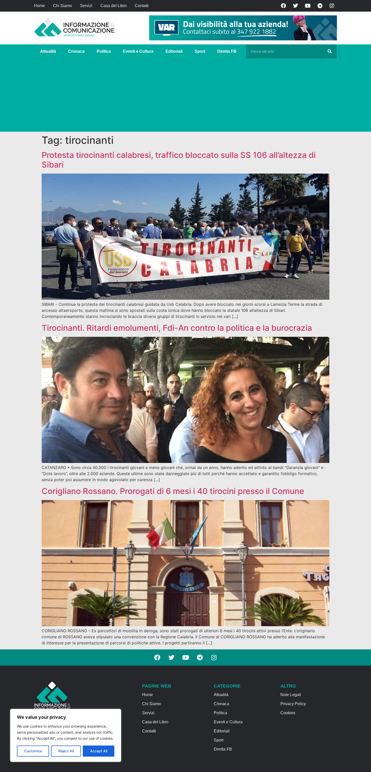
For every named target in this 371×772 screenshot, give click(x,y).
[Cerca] (330, 51)
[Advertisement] (185, 96)
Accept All (98, 751)
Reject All (66, 751)
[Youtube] (308, 6)
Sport (200, 51)
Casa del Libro (113, 6)
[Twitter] (295, 6)
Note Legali (290, 695)
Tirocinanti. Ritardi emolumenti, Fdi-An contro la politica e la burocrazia (177, 328)
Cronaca (76, 51)
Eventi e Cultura (138, 51)
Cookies (287, 713)
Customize (33, 751)
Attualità (48, 51)
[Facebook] (283, 6)
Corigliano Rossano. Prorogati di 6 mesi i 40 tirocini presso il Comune (173, 491)
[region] (65, 735)
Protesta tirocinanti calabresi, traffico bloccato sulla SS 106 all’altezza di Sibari (179, 160)
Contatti (142, 6)
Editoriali (174, 51)
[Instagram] (332, 6)
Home (39, 6)
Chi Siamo (62, 6)
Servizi (86, 6)
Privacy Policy (293, 704)
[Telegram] (320, 6)
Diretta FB (226, 51)
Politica (104, 51)
